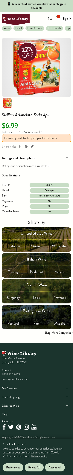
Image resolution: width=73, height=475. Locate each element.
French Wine (36, 285)
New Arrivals (34, 28)
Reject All (34, 467)
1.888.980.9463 (11, 374)
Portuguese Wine (36, 311)
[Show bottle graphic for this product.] (7, 103)
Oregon (36, 245)
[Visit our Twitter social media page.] (11, 427)
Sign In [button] (67, 18)
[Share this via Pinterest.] (26, 146)
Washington (60, 245)
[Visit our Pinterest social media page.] (19, 427)
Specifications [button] (11, 175)
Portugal (13, 323)
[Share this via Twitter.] (32, 146)
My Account (9, 388)
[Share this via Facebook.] (20, 146)
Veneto (60, 271)
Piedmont (36, 271)
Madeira (59, 323)
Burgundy (13, 297)
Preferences (13, 467)
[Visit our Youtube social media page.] (34, 427)
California (13, 245)
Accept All (54, 467)
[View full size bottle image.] (36, 67)
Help (4, 414)
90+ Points (54, 28)
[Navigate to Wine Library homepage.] (16, 19)
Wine (7, 28)
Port (36, 323)
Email (18, 28)
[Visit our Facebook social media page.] (4, 427)
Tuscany (13, 271)
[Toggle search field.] (50, 18)
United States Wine (37, 233)
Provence (60, 297)
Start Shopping (10, 397)
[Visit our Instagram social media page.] (26, 427)
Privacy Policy (39, 456)
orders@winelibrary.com (15, 379)
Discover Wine (10, 405)
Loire (36, 297)
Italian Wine (36, 259)
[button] (36, 157)
